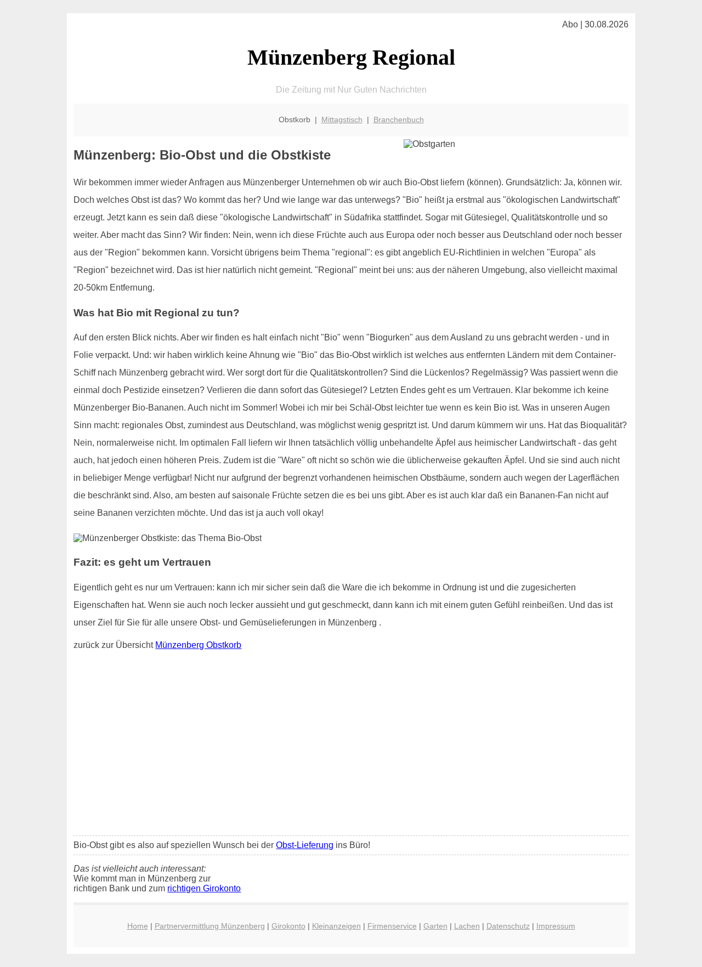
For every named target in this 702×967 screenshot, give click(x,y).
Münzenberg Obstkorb (198, 645)
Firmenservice (392, 926)
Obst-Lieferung (304, 845)
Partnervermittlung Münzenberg (210, 926)
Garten (435, 926)
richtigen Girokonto (204, 888)
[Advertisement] (351, 745)
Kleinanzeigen (336, 926)
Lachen (467, 926)
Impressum (555, 926)
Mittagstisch (342, 119)
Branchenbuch (398, 119)
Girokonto (288, 926)
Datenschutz (508, 926)
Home (137, 926)
